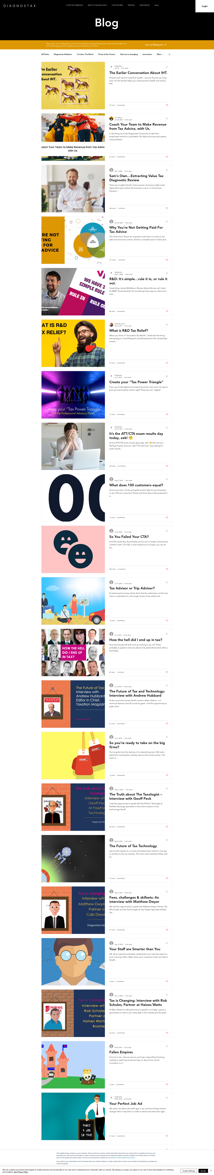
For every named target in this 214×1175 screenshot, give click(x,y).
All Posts (45, 54)
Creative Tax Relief (85, 54)
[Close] (211, 1171)
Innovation (147, 54)
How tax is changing (129, 54)
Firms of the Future (106, 54)
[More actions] (167, 66)
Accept (203, 1171)
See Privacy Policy (21, 1172)
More (159, 54)
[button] (145, 5)
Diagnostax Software (63, 54)
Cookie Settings (189, 1171)
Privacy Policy (130, 1157)
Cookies (119, 1157)
